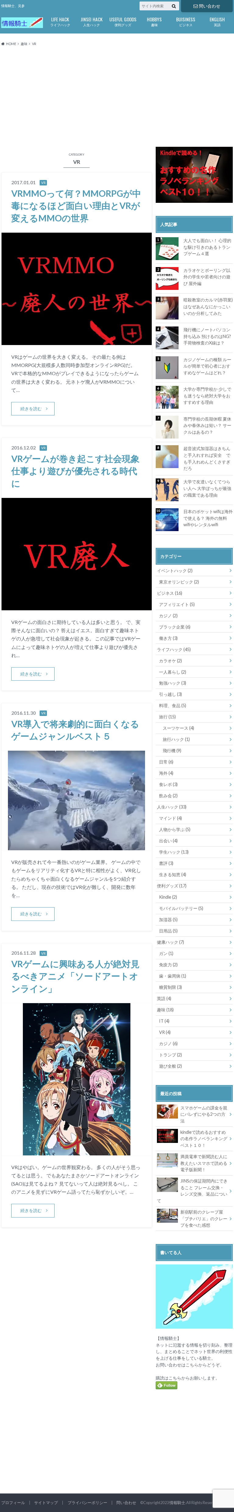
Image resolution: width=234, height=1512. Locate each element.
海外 (166, 773)
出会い (168, 840)
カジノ (168, 615)
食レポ (168, 784)
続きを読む (31, 408)
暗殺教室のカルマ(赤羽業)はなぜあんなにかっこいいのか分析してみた (208, 306)
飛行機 (172, 750)
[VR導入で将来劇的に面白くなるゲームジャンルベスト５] (76, 846)
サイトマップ (46, 1502)
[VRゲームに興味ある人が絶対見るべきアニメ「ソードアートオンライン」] (76, 1151)
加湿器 (168, 919)
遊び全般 (170, 1066)
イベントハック (175, 570)
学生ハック (174, 852)
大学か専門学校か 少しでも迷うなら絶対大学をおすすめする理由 (207, 395)
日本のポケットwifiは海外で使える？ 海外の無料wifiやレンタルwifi (208, 518)
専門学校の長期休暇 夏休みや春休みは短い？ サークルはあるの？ (207, 425)
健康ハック (170, 942)
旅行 (167, 716)
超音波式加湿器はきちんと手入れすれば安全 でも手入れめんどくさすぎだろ (206, 458)
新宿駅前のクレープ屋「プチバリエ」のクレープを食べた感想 (203, 1218)
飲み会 (168, 795)
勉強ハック (172, 683)
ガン (166, 953)
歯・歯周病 (172, 975)
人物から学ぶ (174, 829)
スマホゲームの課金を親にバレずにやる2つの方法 (203, 1114)
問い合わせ (209, 6)
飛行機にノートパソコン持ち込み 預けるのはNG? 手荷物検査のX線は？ (207, 336)
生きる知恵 (172, 874)
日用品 (168, 930)
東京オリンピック (179, 581)
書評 (166, 863)
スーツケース (178, 728)
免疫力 (168, 964)
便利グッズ (122, 21)
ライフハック (60, 21)
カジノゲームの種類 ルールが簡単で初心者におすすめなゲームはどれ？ (207, 366)
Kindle (168, 897)
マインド (170, 818)
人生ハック (91, 21)
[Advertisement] (117, 96)
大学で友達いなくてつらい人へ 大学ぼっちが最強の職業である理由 (207, 488)
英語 (217, 21)
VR (165, 1032)
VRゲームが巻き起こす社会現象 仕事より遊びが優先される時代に (75, 470)
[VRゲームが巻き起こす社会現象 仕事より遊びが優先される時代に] (77, 606)
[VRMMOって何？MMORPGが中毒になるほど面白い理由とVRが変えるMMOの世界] (77, 341)
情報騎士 (177, 1502)
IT (164, 1021)
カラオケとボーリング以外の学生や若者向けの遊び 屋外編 (206, 277)
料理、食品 (172, 705)
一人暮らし (172, 672)
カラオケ (170, 660)
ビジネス (185, 21)
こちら (192, 1364)
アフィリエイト (177, 604)
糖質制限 (170, 987)
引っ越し (170, 694)
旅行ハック (176, 739)
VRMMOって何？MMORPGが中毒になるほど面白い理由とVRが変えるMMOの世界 (76, 205)
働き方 (168, 638)
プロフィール (13, 1502)
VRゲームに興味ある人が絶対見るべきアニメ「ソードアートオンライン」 (75, 976)
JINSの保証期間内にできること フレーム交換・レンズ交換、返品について (192, 1190)
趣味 (154, 21)
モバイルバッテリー (181, 908)
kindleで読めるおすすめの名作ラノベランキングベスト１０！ (203, 1139)
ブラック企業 (174, 626)
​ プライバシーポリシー (87, 1502)
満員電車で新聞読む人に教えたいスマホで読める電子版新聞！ (203, 1163)
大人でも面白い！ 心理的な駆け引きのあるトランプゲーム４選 (207, 247)
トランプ (170, 1054)
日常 (166, 761)
